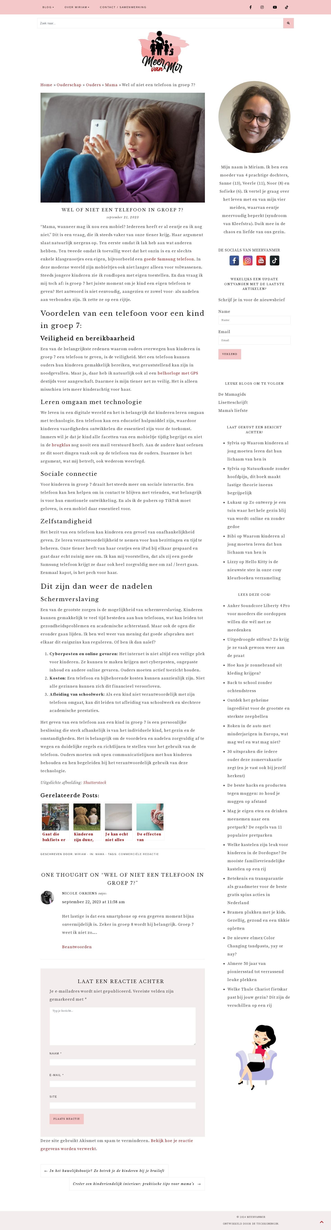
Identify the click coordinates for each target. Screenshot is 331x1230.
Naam (56, 1053)
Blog (47, 7)
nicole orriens (79, 893)
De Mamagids (232, 394)
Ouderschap (69, 85)
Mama (111, 85)
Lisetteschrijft (233, 402)
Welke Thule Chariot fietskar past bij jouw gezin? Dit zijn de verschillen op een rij (258, 997)
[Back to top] (322, 1222)
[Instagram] (248, 260)
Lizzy (232, 561)
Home (46, 85)
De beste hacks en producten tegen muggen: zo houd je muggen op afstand (256, 793)
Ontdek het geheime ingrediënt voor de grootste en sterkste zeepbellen (258, 708)
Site (53, 1096)
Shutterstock (95, 782)
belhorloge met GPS (178, 373)
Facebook (253, 7)
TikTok (288, 7)
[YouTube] (261, 260)
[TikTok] (275, 260)
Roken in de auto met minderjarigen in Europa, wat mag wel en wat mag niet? (257, 734)
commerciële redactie (139, 854)
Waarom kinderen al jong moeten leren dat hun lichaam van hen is (258, 451)
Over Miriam (76, 7)
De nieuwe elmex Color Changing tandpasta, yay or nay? (255, 946)
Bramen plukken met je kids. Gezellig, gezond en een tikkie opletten (258, 920)
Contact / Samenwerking (123, 7)
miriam (80, 854)
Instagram (265, 7)
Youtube (277, 7)
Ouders (93, 85)
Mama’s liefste (233, 410)
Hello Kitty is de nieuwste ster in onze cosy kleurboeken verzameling (254, 570)
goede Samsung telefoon (169, 259)
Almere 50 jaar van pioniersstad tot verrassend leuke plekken (255, 971)
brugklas (61, 445)
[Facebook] (234, 260)
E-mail (57, 1075)
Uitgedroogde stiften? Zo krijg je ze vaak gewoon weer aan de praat (258, 647)
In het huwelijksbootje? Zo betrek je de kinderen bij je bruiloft (107, 1171)
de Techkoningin (265, 1223)
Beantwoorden (77, 947)
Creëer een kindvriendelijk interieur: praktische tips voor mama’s (134, 1184)
